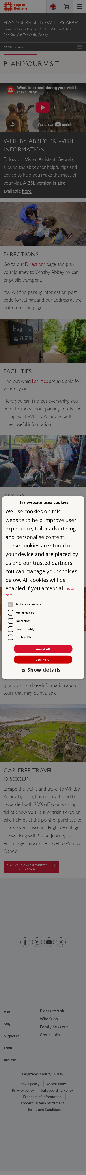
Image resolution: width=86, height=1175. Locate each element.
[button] (42, 670)
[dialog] (43, 587)
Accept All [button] (43, 649)
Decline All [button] (43, 659)
